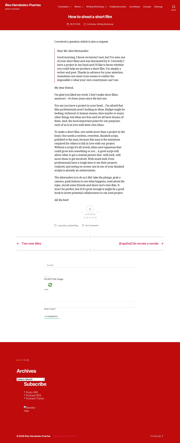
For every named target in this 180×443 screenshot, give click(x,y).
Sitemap (158, 6)
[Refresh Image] (53, 285)
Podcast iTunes (35, 398)
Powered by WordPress (65, 436)
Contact (147, 6)
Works (77, 6)
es (20, 359)
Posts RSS (32, 392)
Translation (63, 6)
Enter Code (50, 309)
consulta (62, 225)
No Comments (92, 225)
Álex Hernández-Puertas (23, 5)
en (27, 359)
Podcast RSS (33, 395)
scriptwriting (72, 225)
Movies (92, 24)
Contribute (134, 6)
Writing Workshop (95, 6)
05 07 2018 (75, 24)
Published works (118, 6)
